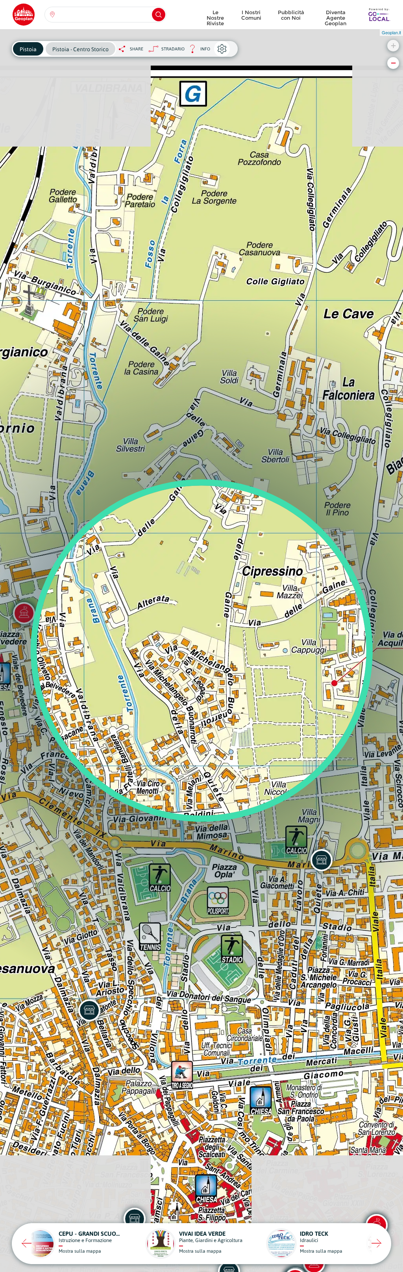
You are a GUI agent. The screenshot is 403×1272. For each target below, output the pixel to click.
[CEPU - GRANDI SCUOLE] (134, 1219)
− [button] (393, 63)
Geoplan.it (391, 32)
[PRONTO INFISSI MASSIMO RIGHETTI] (89, 1010)
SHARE (136, 48)
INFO (197, 51)
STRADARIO (173, 48)
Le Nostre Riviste (215, 15)
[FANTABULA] (321, 860)
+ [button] (393, 45)
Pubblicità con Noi (291, 15)
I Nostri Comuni (251, 15)
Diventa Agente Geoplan (335, 15)
